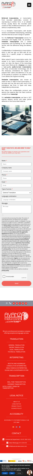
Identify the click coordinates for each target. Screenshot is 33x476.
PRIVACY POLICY (16, 406)
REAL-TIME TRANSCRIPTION (16, 382)
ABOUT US (16, 401)
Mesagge (5, 203)
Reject (12, 473)
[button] (29, 5)
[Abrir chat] (29, 472)
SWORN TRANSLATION (16, 347)
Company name (7, 168)
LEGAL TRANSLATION (17, 350)
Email (3, 182)
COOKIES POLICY (16, 408)
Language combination (9, 196)
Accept (5, 473)
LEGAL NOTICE (16, 404)
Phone (4, 175)
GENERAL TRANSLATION (16, 345)
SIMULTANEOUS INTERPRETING (16, 368)
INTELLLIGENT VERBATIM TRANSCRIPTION (11, 387)
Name (4, 161)
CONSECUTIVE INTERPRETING (16, 366)
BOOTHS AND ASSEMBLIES (16, 363)
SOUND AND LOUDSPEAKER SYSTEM (16, 370)
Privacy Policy (7, 226)
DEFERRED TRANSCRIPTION (16, 384)
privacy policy (5, 270)
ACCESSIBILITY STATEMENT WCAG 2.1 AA (16, 420)
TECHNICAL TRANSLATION (16, 352)
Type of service (7, 189)
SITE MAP (16, 422)
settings (19, 470)
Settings (19, 473)
